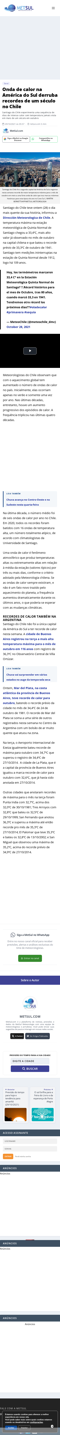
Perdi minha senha (23, 1156)
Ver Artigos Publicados (39, 1036)
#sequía (30, 312)
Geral (6, 83)
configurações (36, 1422)
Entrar (8, 1156)
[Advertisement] (30, 48)
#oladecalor (38, 307)
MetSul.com (16, 130)
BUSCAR (32, 1069)
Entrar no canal (31, 958)
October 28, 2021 (18, 327)
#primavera (15, 312)
